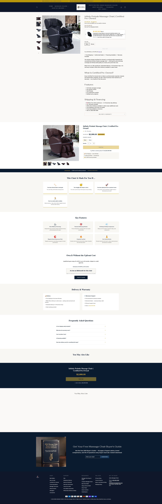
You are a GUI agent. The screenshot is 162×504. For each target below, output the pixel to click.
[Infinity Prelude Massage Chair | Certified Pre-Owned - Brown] (47, 424)
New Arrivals (52, 480)
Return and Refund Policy (101, 482)
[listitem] (45, 164)
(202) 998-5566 (94, 110)
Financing (110, 7)
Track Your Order (67, 486)
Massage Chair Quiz (54, 486)
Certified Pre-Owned (54, 482)
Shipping (92, 26)
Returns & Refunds (67, 482)
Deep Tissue (84, 487)
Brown (92, 44)
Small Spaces (84, 491)
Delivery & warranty (105, 114)
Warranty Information (68, 484)
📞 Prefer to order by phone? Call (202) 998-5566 (101, 150)
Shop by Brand (53, 488)
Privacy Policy (98, 478)
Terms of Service (99, 480)
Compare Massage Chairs (87, 481)
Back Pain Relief (85, 483)
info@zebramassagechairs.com (116, 482)
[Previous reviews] (85, 34)
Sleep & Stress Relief (86, 485)
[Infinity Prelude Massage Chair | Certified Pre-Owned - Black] (46, 424)
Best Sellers (98, 7)
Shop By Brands (58, 8)
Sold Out (101, 147)
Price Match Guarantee (68, 488)
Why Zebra (102, 9)
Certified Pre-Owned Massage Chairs (103, 5)
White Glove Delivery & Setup (69, 490)
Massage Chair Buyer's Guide (86, 479)
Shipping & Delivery (67, 480)
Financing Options (54, 484)
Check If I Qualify (81, 277)
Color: (87, 137)
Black (87, 44)
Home (51, 6)
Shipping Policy (98, 484)
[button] (105, 34)
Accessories (52, 492)
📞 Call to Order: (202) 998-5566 (81, 382)
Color (86, 41)
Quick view (46, 417)
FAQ (64, 478)
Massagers (52, 490)
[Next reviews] (125, 34)
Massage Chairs (61, 6)
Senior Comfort (85, 489)
